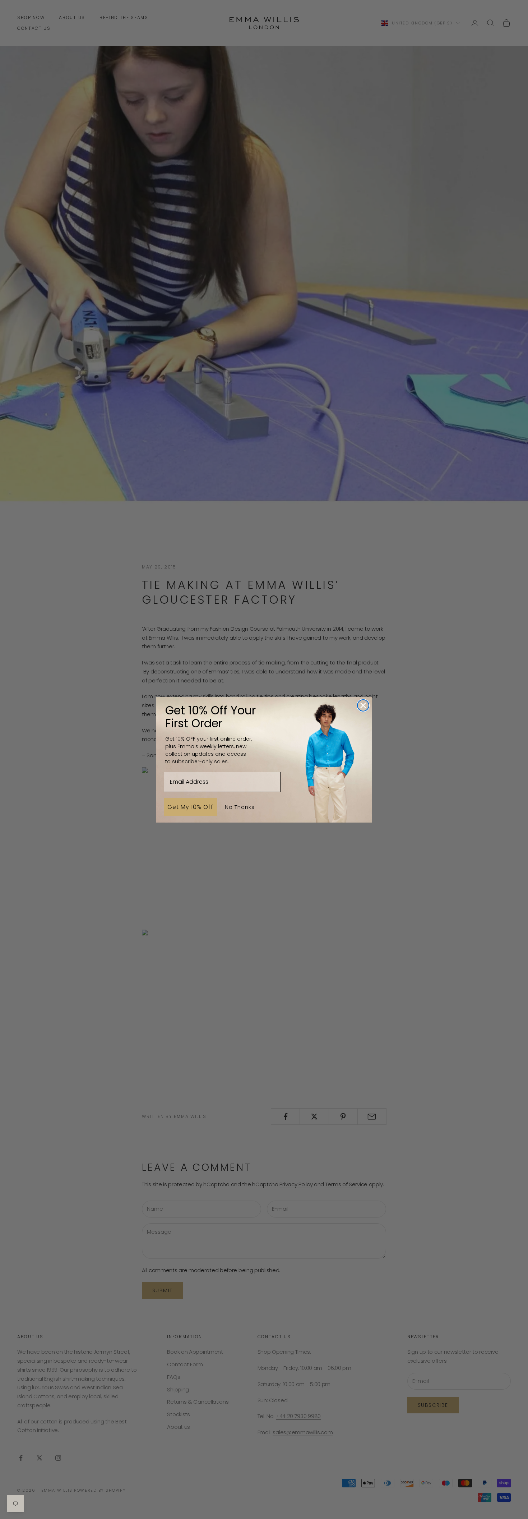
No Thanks (240, 806)
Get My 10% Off (190, 806)
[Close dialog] (363, 705)
